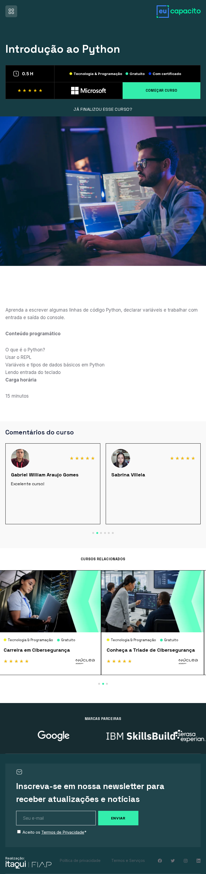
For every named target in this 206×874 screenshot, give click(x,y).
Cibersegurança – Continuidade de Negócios (150, 653)
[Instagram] (185, 861)
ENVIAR (118, 818)
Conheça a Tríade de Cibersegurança (50, 650)
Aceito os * (54, 832)
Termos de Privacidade (62, 832)
